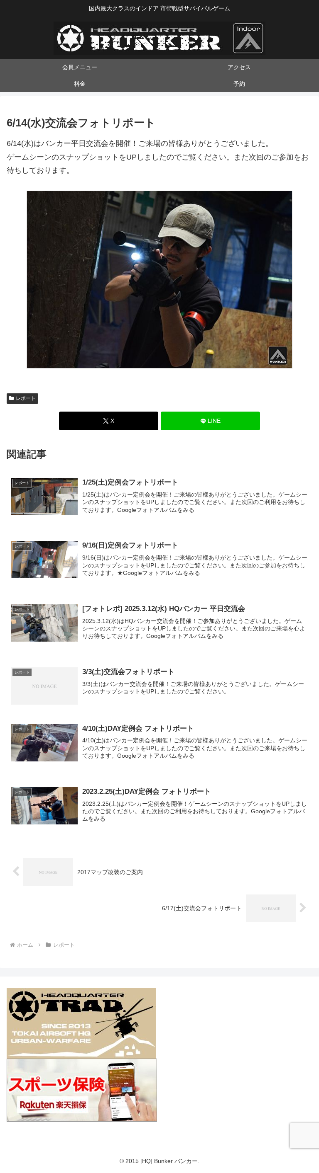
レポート (26, 398)
